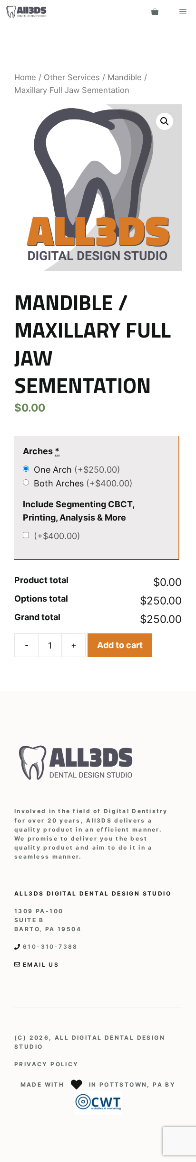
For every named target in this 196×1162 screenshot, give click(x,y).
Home (25, 77)
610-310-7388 (50, 946)
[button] (164, 121)
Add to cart (120, 645)
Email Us (41, 964)
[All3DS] (26, 12)
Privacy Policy (46, 1064)
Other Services (72, 77)
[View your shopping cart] (155, 12)
